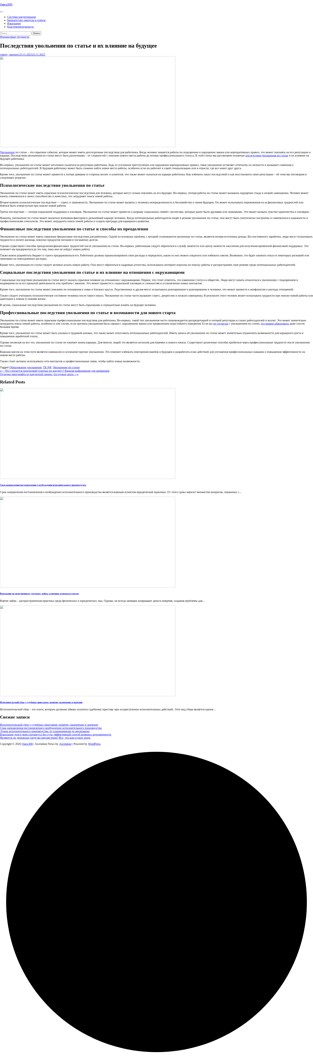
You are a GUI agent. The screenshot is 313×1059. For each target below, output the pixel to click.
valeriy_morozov (9, 54)
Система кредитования (21, 16)
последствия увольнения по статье (266, 155)
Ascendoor (65, 743)
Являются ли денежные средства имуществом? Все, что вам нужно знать (45, 737)
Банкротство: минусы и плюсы (26, 20)
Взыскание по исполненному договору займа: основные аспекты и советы (39, 593)
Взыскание (14, 23)
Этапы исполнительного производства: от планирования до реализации (44, 731)
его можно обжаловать (275, 323)
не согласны (220, 323)
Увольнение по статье (66, 367)
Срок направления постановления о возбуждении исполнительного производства (43, 485)
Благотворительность (20, 26)
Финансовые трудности (14, 36)
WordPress (94, 743)
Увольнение (7, 152)
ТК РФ (47, 367)
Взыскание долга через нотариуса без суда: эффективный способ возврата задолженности (55, 734)
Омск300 (6, 4)
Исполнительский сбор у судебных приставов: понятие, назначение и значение (41, 702)
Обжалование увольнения (25, 367)
